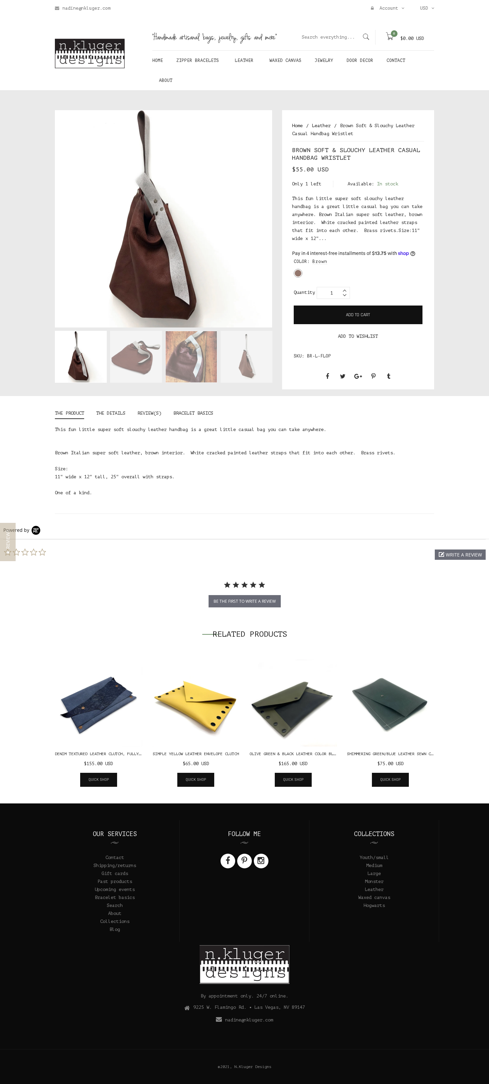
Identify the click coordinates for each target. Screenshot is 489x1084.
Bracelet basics (115, 897)
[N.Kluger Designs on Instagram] (261, 861)
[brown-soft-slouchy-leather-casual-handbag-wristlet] (81, 357)
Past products (114, 881)
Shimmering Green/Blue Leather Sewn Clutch (394, 754)
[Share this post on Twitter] (342, 376)
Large (374, 873)
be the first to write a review (245, 601)
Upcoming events (115, 889)
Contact (114, 857)
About (114, 913)
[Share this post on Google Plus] (358, 376)
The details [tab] (110, 413)
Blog (114, 929)
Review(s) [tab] (149, 413)
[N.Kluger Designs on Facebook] (228, 861)
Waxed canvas (374, 897)
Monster (374, 881)
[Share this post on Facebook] (327, 376)
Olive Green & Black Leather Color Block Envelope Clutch (313, 754)
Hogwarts (374, 905)
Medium (374, 865)
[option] (81, 358)
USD (424, 8)
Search (115, 905)
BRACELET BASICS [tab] (193, 413)
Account (387, 8)
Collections (114, 921)
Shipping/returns (114, 865)
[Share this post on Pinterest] (373, 376)
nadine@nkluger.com (86, 8)
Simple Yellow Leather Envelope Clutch (196, 754)
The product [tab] (69, 413)
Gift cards (114, 873)
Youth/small (374, 857)
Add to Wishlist (358, 336)
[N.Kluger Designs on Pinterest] (244, 861)
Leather (374, 889)
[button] (460, 554)
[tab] (72, 414)
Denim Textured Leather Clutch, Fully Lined (104, 754)
